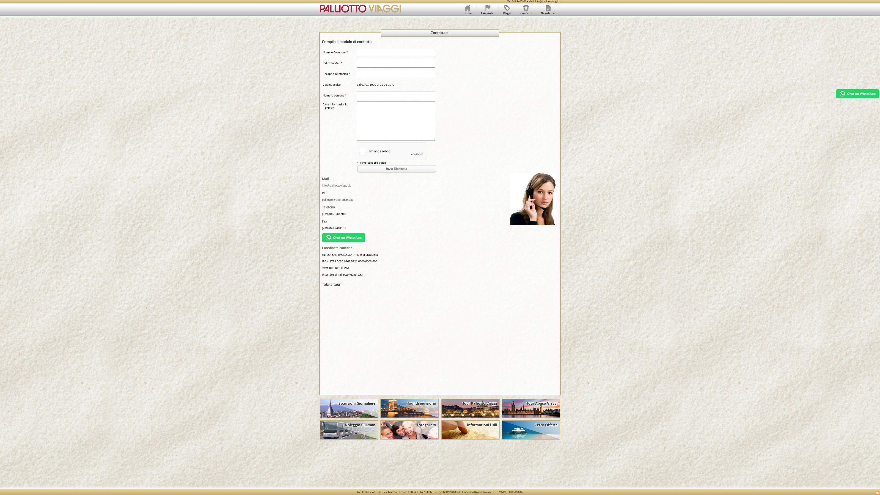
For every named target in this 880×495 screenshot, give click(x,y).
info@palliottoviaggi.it (336, 185)
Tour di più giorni (421, 404)
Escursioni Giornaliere (356, 404)
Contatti (525, 13)
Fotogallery (426, 425)
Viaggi (507, 13)
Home (468, 13)
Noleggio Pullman (360, 425)
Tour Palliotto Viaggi (479, 404)
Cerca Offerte (546, 425)
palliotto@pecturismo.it (337, 199)
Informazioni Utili (482, 425)
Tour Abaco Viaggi (542, 404)
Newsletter (548, 13)
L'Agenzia (487, 13)
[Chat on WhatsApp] (857, 97)
